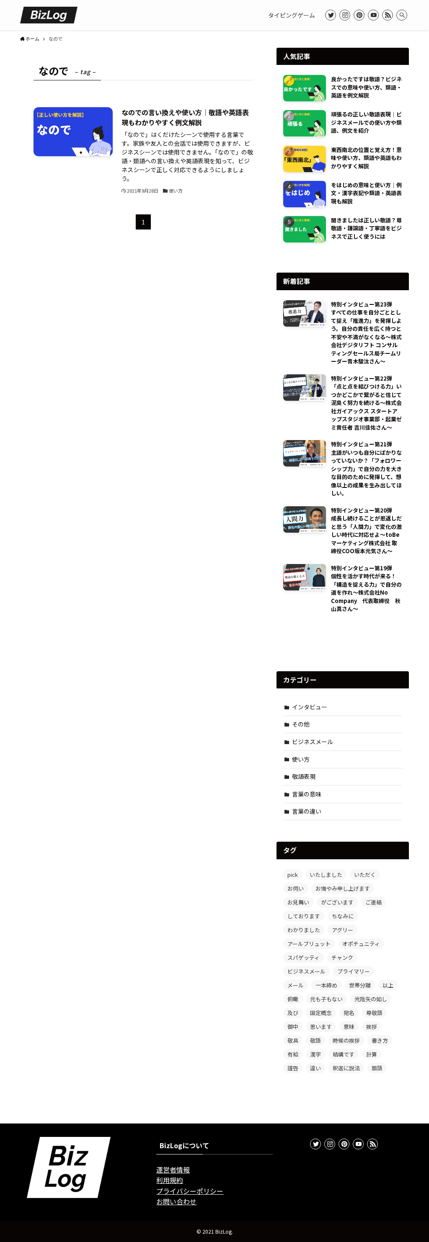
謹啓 (292, 1068)
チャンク (342, 957)
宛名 (349, 1013)
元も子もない (326, 999)
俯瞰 (292, 999)
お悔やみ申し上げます (342, 888)
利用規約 (169, 1180)
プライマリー (353, 971)
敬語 (315, 1040)
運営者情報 (173, 1170)
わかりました (303, 930)
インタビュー (309, 707)
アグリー (342, 930)
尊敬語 (374, 1013)
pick (292, 875)
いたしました (326, 875)
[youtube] (373, 15)
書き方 (380, 1040)
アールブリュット (309, 944)
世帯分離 (360, 985)
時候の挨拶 (346, 1040)
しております (303, 916)
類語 (377, 1068)
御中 (292, 1027)
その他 (301, 724)
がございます (337, 902)
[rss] (387, 15)
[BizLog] (49, 15)
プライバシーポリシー (189, 1191)
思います (321, 1027)
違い (315, 1068)
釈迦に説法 (346, 1068)
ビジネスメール (312, 741)
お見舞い (298, 902)
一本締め (326, 985)
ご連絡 (373, 902)
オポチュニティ (361, 944)
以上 (387, 985)
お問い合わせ (176, 1201)
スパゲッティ (303, 957)
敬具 (292, 1040)
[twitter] (330, 15)
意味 (349, 1027)
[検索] (401, 15)
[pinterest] (359, 15)
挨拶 (371, 1027)
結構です (343, 1054)
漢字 (315, 1054)
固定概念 (321, 1013)
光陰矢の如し (370, 999)
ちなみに (343, 916)
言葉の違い (306, 811)
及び (292, 1013)
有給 (292, 1054)
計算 (371, 1054)
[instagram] (344, 15)
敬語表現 (303, 776)
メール (295, 985)
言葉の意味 (306, 794)
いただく (365, 875)
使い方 (301, 759)
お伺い (295, 888)
